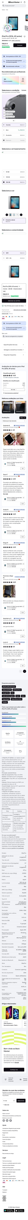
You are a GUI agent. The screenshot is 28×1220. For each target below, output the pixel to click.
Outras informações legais (8, 1172)
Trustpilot (4, 1190)
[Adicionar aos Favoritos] (24, 36)
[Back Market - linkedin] (7, 1120)
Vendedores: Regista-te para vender (11, 1128)
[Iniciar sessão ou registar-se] (21, 2)
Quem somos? (6, 1113)
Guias (3, 1141)
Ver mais (5, 494)
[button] (7, 28)
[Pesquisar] (3, 5)
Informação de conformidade (20, 309)
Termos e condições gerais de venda (11, 1163)
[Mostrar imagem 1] (13, 120)
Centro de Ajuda (6, 1139)
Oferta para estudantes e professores (11, 1115)
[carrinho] (24, 2)
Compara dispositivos (7, 1143)
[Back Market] (14, 2)
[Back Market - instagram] (3, 1120)
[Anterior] (7, 215)
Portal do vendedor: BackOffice (10, 1130)
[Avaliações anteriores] (20, 671)
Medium (4, 1192)
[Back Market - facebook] (10, 1120)
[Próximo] (21, 215)
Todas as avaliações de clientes (10, 1146)
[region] (14, 80)
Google (17, 1062)
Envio (3, 1135)
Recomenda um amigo (8, 1153)
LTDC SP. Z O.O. (5, 313)
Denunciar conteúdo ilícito (8, 1176)
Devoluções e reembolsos (8, 1137)
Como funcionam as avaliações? (11, 393)
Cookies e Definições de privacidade (11, 1169)
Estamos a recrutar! (7, 1118)
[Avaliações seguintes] (24, 671)
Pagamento (5, 1133)
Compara (24, 90)
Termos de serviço (7, 1161)
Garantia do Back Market (8, 1165)
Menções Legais (6, 1174)
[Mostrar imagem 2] (14, 120)
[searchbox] (15, 5)
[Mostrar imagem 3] (17, 214)
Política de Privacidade (8, 1167)
